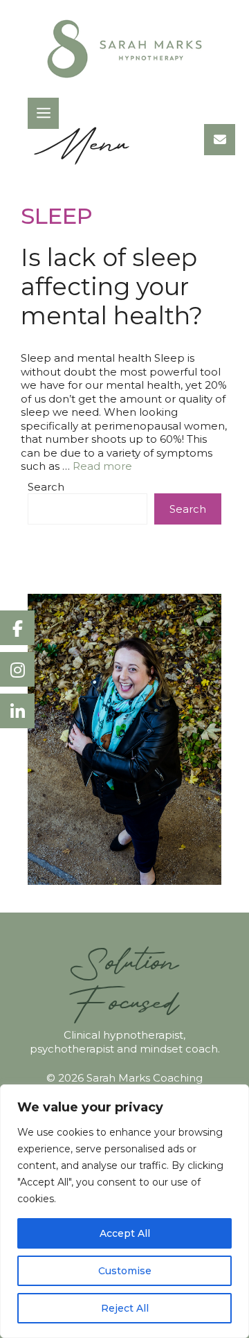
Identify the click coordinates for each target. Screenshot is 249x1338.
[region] (124, 1211)
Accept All (125, 1233)
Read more (102, 466)
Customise (124, 1271)
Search (46, 486)
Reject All (125, 1308)
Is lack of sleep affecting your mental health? (112, 287)
